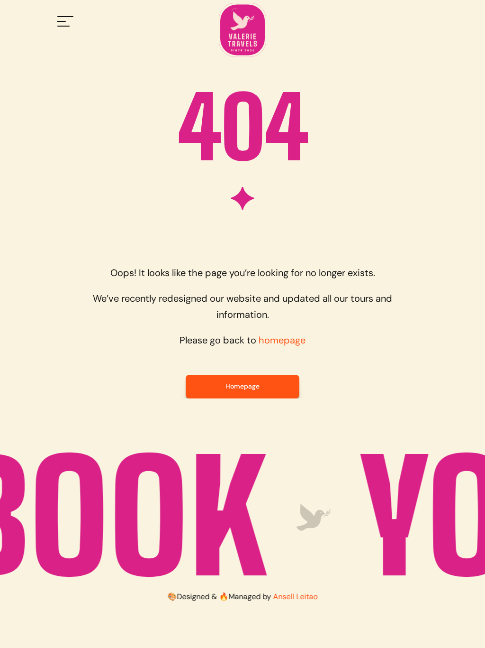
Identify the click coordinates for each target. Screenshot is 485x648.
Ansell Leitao (295, 597)
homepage (282, 340)
